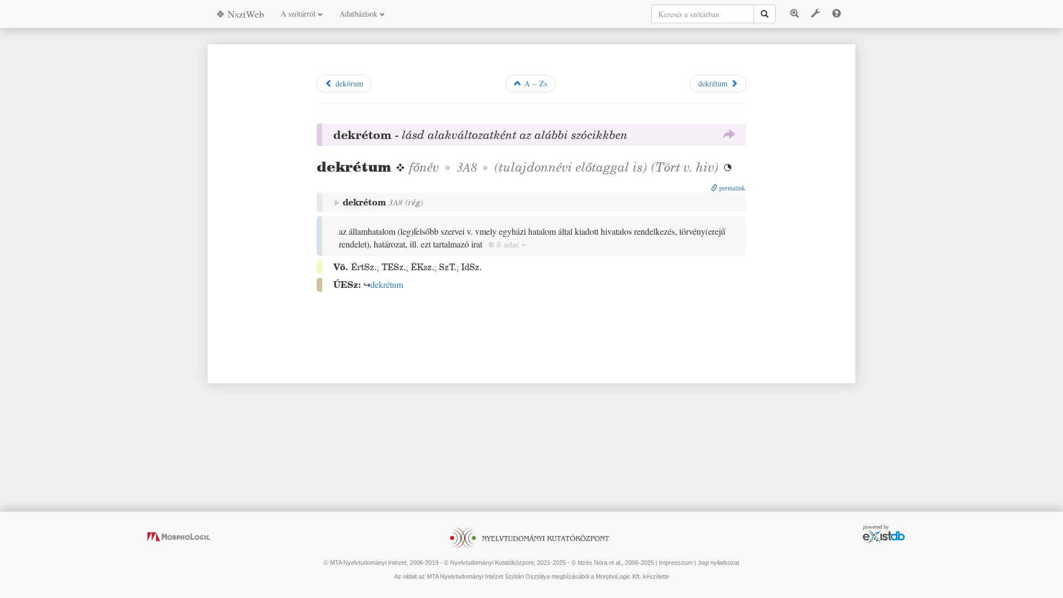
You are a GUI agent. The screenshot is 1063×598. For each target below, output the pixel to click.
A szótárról (299, 13)
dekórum (348, 83)
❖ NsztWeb (240, 13)
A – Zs (534, 83)
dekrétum (714, 83)
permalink (731, 187)
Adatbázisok (359, 13)
